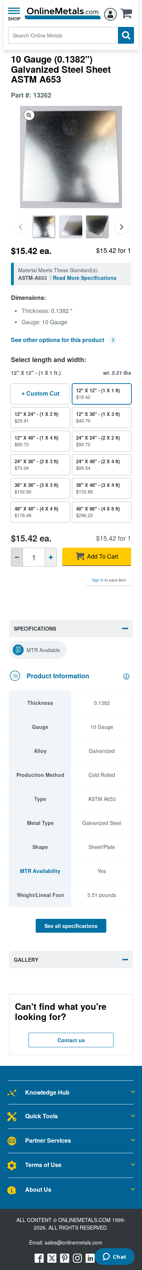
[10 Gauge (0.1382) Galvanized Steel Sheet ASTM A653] (43, 226)
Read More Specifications (85, 277)
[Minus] (17, 557)
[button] (128, 15)
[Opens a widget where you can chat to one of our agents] (114, 1257)
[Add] (51, 557)
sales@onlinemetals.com (73, 1242)
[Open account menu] (110, 13)
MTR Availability (40, 870)
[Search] (126, 35)
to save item (109, 580)
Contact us (71, 1040)
